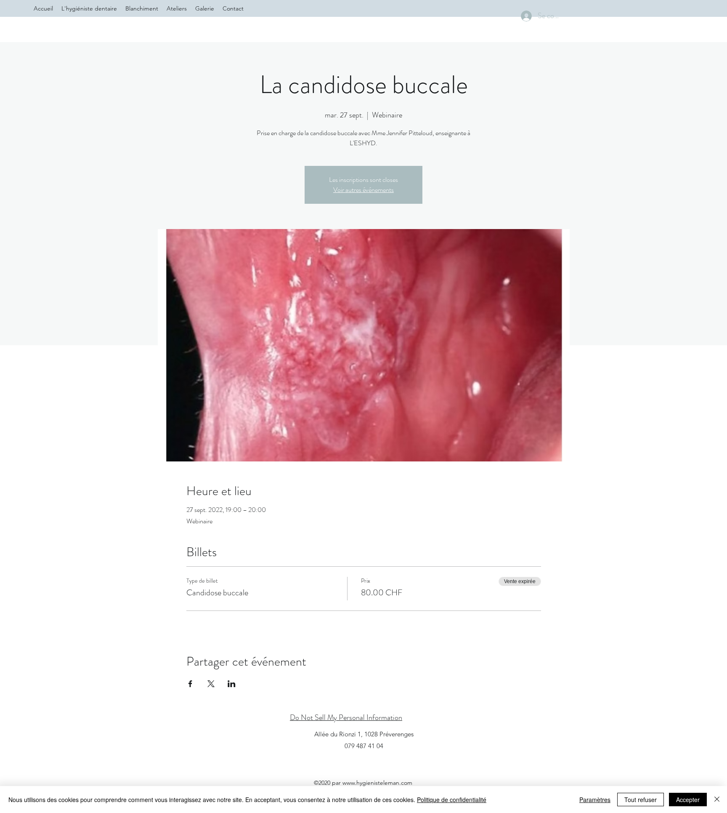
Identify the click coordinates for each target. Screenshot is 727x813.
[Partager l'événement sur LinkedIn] (232, 683)
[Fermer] (717, 799)
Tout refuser (640, 799)
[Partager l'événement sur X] (211, 683)
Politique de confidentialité (451, 799)
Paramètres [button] (594, 799)
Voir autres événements (363, 190)
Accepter (688, 799)
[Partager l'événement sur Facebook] (190, 683)
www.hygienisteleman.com (377, 782)
